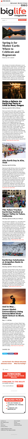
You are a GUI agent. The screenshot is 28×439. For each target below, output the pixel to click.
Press (2, 423)
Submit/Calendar (18, 425)
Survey (15, 422)
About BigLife (17, 421)
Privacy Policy (4, 426)
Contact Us (3, 421)
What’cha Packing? (20, 363)
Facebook (10, 353)
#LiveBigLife (22, 19)
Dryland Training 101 (14, 403)
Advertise (3, 425)
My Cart (20, 3)
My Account (13, 3)
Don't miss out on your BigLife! (14, 375)
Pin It (16, 353)
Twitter (5, 353)
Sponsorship (17, 423)
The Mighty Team (5, 422)
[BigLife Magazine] (14, 12)
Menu (3, 20)
